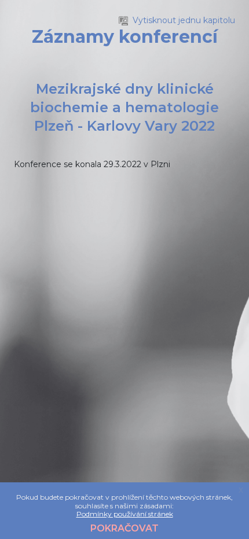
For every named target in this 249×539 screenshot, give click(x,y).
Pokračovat (124, 528)
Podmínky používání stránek (124, 514)
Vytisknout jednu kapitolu (184, 20)
